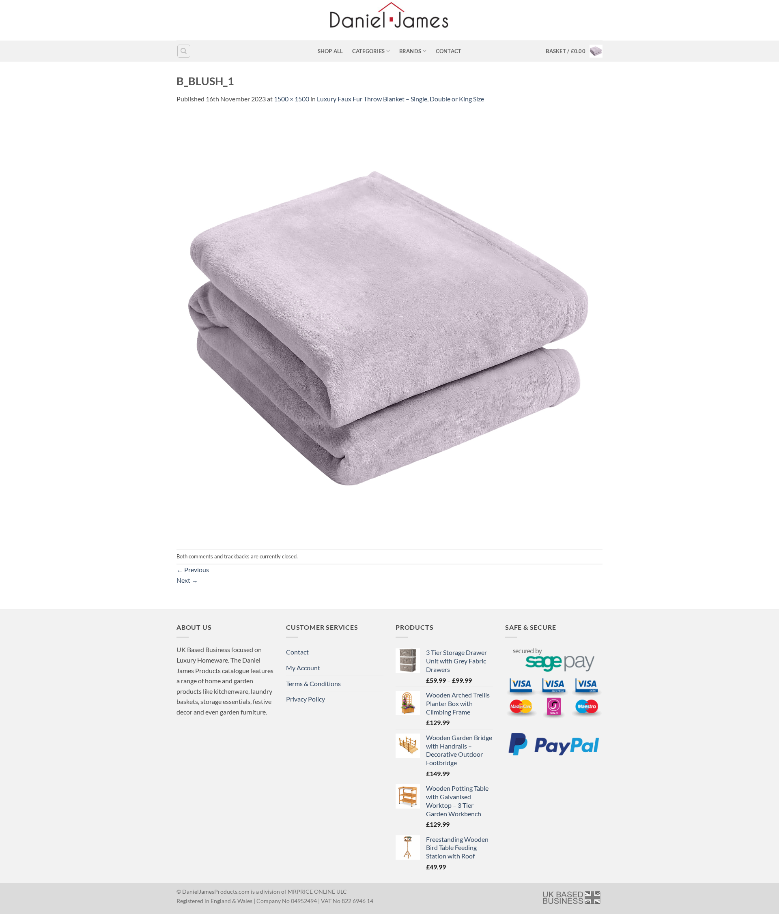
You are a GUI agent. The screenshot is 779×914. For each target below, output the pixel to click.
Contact (449, 51)
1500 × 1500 (291, 99)
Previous (192, 569)
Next (187, 580)
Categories (368, 51)
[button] (574, 51)
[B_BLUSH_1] (389, 326)
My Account (303, 668)
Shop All (330, 51)
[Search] (183, 51)
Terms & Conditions (313, 683)
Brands (410, 51)
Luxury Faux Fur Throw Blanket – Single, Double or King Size (400, 99)
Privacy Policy (305, 699)
